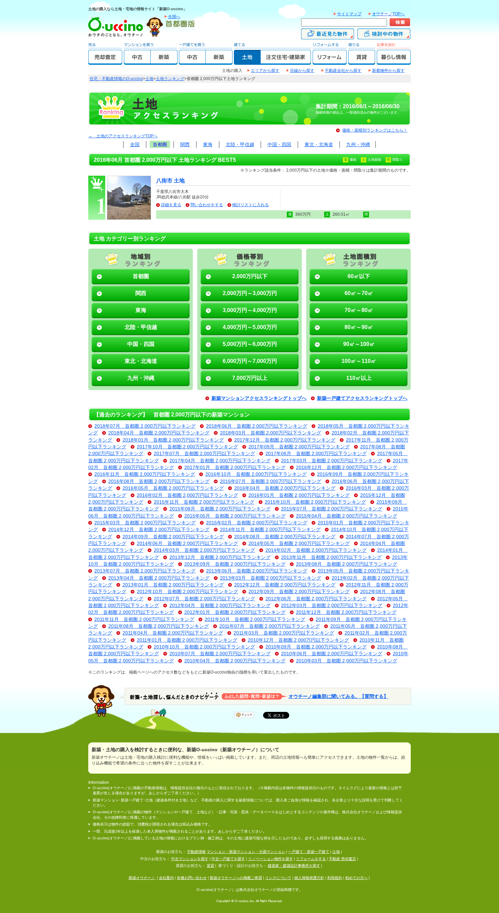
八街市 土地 (170, 180)
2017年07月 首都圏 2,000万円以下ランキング (204, 453)
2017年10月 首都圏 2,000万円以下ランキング (187, 446)
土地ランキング (170, 78)
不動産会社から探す (343, 70)
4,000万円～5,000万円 (250, 327)
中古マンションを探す (189, 859)
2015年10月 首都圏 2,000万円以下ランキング (315, 502)
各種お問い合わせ (192, 878)
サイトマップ (349, 14)
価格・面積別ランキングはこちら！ (374, 130)
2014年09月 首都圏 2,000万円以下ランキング (173, 536)
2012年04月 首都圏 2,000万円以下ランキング (220, 605)
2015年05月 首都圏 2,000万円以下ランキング (234, 516)
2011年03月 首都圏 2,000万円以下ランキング (284, 633)
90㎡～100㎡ (359, 344)
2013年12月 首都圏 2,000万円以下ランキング (220, 557)
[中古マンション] (137, 61)
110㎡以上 (359, 378)
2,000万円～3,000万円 (250, 293)
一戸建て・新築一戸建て (308, 852)
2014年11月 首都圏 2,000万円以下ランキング (270, 529)
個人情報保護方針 (309, 878)
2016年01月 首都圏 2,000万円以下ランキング (299, 495)
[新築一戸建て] (219, 61)
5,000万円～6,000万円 (250, 344)
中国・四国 (279, 144)
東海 (207, 144)
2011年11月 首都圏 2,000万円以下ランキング (144, 619)
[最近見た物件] (327, 36)
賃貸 (210, 865)
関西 (185, 144)
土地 (149, 78)
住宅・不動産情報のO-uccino (116, 78)
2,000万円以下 (249, 276)
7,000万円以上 (249, 378)
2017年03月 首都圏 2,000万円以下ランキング (331, 460)
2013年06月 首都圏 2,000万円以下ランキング (256, 571)
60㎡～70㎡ (359, 293)
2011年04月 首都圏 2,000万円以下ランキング (173, 633)
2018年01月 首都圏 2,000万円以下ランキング (173, 440)
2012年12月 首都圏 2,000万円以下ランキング (284, 584)
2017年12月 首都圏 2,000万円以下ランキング (284, 440)
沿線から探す (302, 70)
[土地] (247, 61)
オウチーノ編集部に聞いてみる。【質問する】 (338, 696)
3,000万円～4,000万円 (250, 310)
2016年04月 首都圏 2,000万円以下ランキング (284, 488)
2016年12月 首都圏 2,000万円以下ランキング (346, 467)
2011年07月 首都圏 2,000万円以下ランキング (269, 626)
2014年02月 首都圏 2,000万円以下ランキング (316, 550)
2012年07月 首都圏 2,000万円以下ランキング (204, 598)
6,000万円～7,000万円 (250, 361)
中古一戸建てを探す (228, 859)
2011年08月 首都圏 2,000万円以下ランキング (158, 626)
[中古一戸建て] (192, 61)
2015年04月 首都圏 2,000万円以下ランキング (346, 516)
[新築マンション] (164, 61)
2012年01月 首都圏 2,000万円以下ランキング (234, 612)
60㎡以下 (359, 276)
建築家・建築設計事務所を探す (294, 865)
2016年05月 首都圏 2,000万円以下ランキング (173, 488)
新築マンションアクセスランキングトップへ (259, 398)
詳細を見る (171, 204)
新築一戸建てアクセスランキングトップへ (362, 398)
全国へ (174, 16)
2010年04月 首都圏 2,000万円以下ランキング (234, 660)
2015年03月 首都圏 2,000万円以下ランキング (145, 522)
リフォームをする (311, 859)
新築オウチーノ (142, 878)
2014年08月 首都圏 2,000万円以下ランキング (284, 536)
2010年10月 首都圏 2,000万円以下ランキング (204, 646)
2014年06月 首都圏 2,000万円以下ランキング (187, 543)
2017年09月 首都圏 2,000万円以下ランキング (299, 446)
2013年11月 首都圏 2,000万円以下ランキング (331, 557)
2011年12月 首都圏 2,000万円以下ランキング (346, 612)
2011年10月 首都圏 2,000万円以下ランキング (255, 619)
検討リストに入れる (250, 204)
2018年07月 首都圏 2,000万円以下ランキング (145, 426)
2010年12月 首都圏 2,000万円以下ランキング (298, 640)
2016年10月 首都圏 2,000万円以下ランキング (256, 474)
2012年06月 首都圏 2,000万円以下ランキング (316, 598)
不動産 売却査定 (342, 859)
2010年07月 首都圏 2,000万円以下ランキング (220, 653)
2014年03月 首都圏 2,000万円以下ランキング (204, 550)
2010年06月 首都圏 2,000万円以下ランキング (331, 653)
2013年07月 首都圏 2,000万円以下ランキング (145, 571)
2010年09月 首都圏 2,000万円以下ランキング (316, 646)
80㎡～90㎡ (359, 327)
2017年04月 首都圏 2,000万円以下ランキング (220, 460)
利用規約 (334, 878)
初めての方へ (356, 878)
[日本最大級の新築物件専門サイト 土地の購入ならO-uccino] (117, 36)
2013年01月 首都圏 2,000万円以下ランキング (173, 584)
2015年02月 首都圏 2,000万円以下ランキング (256, 522)
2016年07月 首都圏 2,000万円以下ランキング (270, 481)
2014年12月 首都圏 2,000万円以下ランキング (158, 529)
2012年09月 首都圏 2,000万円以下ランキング (299, 591)
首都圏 (160, 144)
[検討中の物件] (383, 36)
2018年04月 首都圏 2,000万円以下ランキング (158, 432)
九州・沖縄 (358, 144)
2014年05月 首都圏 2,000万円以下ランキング (299, 543)
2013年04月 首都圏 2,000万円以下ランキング (158, 578)
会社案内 (166, 878)
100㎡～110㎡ (358, 361)
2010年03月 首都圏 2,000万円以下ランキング (346, 660)
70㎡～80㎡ (359, 310)
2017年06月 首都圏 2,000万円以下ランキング (316, 453)
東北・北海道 (318, 144)
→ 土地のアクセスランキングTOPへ (123, 136)
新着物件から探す (388, 70)
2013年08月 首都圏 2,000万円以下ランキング (346, 564)
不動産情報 (196, 852)
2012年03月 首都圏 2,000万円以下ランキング (331, 605)
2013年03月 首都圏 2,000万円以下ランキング (270, 578)
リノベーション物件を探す (270, 859)
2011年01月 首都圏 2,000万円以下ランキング (187, 640)
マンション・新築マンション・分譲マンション (246, 852)
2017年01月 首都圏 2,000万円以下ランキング (234, 467)
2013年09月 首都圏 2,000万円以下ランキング (234, 564)
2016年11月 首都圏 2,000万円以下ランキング (144, 474)
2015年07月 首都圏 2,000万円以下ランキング (331, 508)
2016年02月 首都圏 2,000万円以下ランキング (187, 495)
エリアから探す (265, 70)
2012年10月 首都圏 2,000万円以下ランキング (187, 591)
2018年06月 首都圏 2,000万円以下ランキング (256, 426)
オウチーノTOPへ (388, 14)
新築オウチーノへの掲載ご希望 (236, 878)
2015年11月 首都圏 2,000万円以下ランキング (204, 502)
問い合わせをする (206, 204)
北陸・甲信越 (240, 144)
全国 (135, 144)
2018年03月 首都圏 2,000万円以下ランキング (270, 432)
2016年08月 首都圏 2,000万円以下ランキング (158, 481)
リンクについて (278, 878)
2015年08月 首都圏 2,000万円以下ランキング (220, 508)
